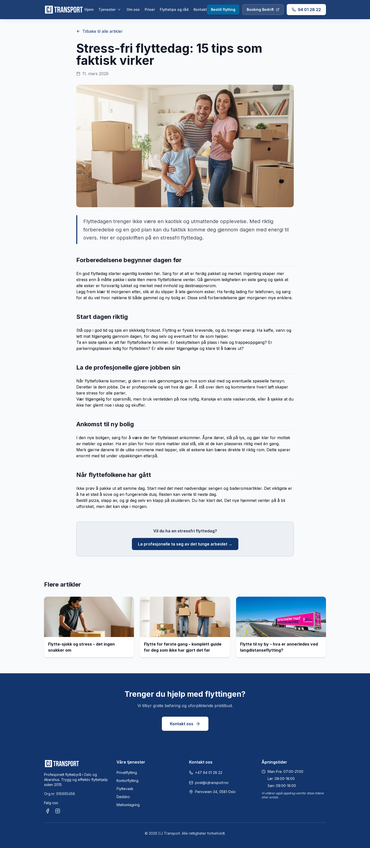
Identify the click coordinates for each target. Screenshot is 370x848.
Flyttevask (125, 788)
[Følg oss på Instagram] (57, 810)
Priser (150, 9)
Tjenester (107, 9)
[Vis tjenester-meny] (119, 9)
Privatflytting (127, 772)
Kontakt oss (181, 723)
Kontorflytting (127, 780)
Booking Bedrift (260, 9)
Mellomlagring (128, 805)
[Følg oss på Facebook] (47, 810)
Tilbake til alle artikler (102, 31)
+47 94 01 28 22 (208, 772)
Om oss (133, 9)
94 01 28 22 (309, 9)
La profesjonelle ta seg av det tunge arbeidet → (185, 544)
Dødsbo (123, 797)
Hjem (89, 9)
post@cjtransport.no (212, 782)
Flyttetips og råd (174, 9)
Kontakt (200, 9)
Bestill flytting (223, 9)
